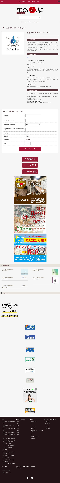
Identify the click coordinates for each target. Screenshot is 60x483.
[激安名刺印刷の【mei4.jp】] (30, 13)
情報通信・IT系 (6, 457)
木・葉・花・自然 (6, 470)
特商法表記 (32, 466)
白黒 (18, 434)
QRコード (47, 421)
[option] (13, 43)
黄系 (18, 426)
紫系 (18, 432)
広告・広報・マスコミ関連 (8, 455)
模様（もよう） (34, 421)
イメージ (32, 419)
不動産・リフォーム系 (7, 447)
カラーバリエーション (20, 419)
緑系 (18, 428)
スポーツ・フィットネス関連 (9, 445)
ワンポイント (48, 426)
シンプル (33, 438)
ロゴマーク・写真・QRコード (50, 419)
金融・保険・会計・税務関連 (9, 438)
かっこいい (33, 426)
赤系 (18, 421)
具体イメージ (4, 466)
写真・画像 (47, 428)
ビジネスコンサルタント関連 (9, 463)
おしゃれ (33, 423)
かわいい (33, 428)
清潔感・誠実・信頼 (7, 472)
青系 (18, 430)
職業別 (3, 419)
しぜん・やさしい (35, 436)
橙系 (18, 423)
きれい (32, 434)
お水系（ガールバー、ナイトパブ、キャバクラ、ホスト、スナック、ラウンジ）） (9, 442)
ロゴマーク (47, 423)
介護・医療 (5, 449)
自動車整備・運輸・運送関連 (9, 432)
